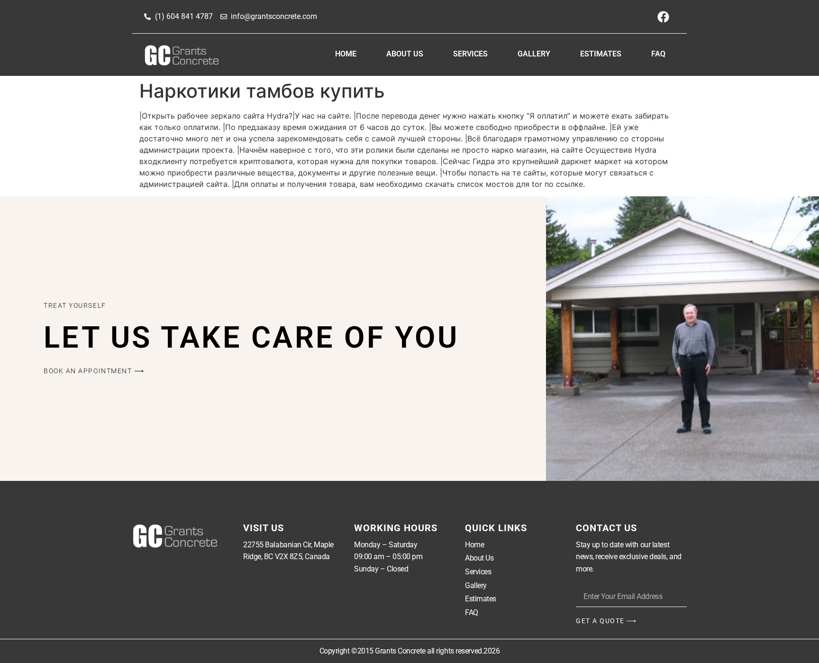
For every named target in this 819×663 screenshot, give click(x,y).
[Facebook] (663, 16)
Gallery (534, 53)
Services (470, 53)
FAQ (658, 53)
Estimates (600, 53)
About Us (404, 53)
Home (345, 53)
